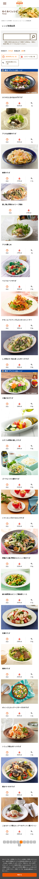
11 (34, 842)
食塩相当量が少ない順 (11, 63)
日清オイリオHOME (6, 20)
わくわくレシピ (17, 20)
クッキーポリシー (28, 869)
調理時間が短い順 (11, 56)
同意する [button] (19, 874)
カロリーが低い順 (29, 56)
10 (31, 842)
